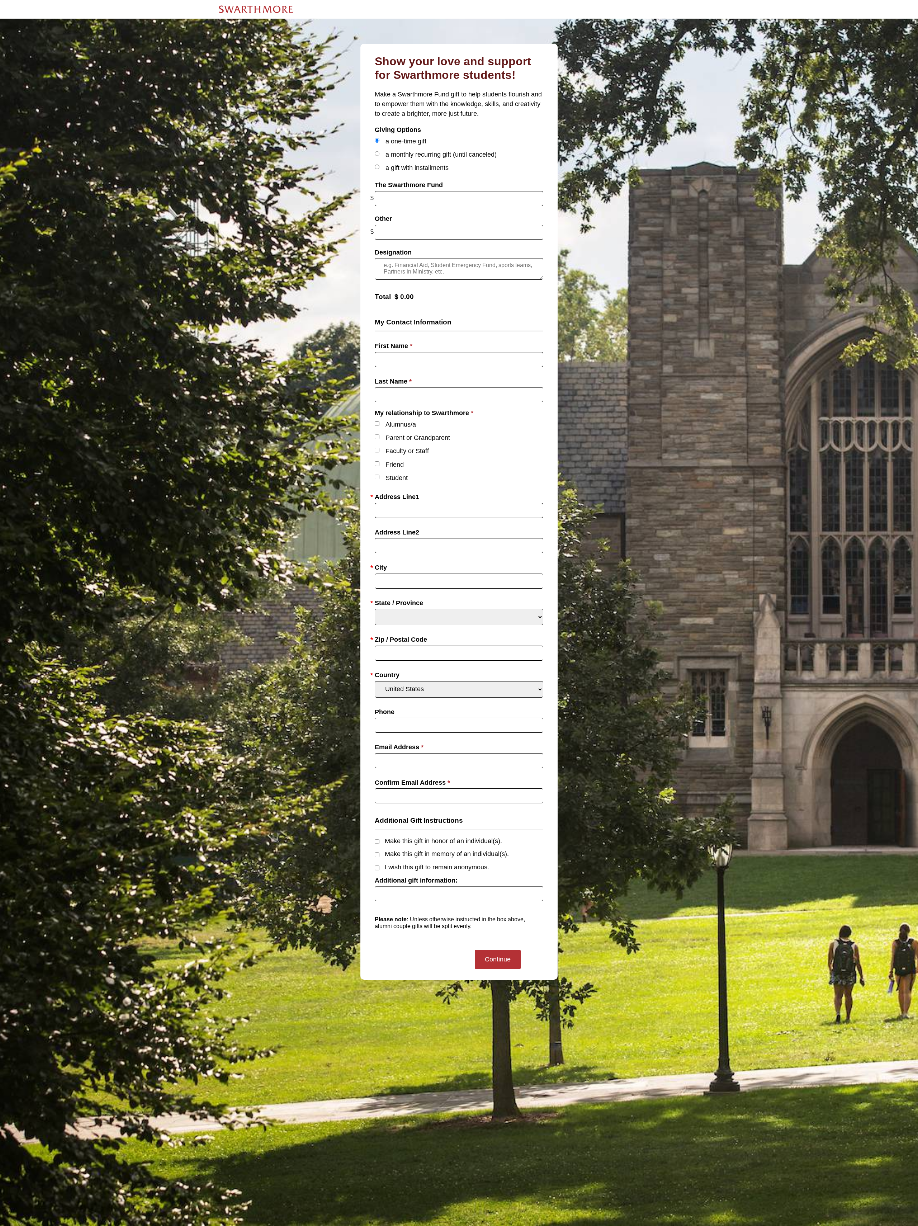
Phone (384, 712)
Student (396, 478)
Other (383, 218)
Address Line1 (397, 496)
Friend (394, 464)
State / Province (399, 603)
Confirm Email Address (412, 782)
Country (387, 675)
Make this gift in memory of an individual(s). (447, 853)
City (381, 567)
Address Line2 (397, 532)
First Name (393, 346)
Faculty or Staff (407, 451)
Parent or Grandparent (417, 437)
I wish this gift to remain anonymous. (437, 867)
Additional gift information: (416, 880)
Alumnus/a (400, 424)
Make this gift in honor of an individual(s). (443, 841)
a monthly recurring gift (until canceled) (441, 154)
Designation (393, 252)
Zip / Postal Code (401, 639)
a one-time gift (405, 141)
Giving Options (398, 129)
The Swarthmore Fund (409, 185)
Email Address (399, 747)
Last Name (393, 381)
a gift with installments (417, 168)
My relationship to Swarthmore (424, 413)
